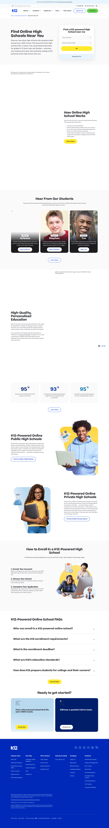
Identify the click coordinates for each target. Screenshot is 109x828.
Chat (27, 771)
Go (77, 49)
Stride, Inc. (73, 759)
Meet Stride (73, 762)
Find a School (67, 11)
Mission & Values (74, 766)
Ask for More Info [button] (30, 764)
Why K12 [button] (25, 11)
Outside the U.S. (44, 769)
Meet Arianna (25, 249)
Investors (72, 772)
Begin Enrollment (45, 766)
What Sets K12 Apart (16, 762)
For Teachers (88, 784)
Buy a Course (88, 766)
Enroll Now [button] (92, 11)
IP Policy (60, 818)
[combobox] (62, 37)
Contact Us (66, 727)
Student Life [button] (47, 11)
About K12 (13, 759)
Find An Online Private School (77, 519)
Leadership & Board (75, 769)
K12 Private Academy (16, 777)
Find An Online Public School (23, 459)
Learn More (71, 141)
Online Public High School (21, 15)
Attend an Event (15, 774)
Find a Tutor (88, 769)
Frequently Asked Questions (30, 760)
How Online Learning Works (16, 766)
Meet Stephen (54, 249)
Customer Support (30, 767)
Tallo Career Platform (90, 787)
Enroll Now (22, 727)
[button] (97, 6)
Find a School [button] (59, 759)
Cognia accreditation (24, 334)
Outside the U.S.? (76, 56)
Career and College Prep (91, 762)
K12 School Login (90, 5)
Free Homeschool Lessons (89, 776)
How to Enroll (44, 762)
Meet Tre (84, 249)
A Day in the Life (15, 771)
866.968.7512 (80, 5)
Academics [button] (36, 11)
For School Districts (90, 781)
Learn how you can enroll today (65, 2)
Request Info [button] (79, 11)
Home (12, 15)
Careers (72, 776)
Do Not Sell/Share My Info (44, 818)
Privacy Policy (21, 818)
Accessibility (54, 818)
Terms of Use (14, 818)
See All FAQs (54, 682)
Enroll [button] (57, 11)
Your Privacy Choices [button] (30, 818)
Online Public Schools (90, 759)
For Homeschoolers (90, 772)
